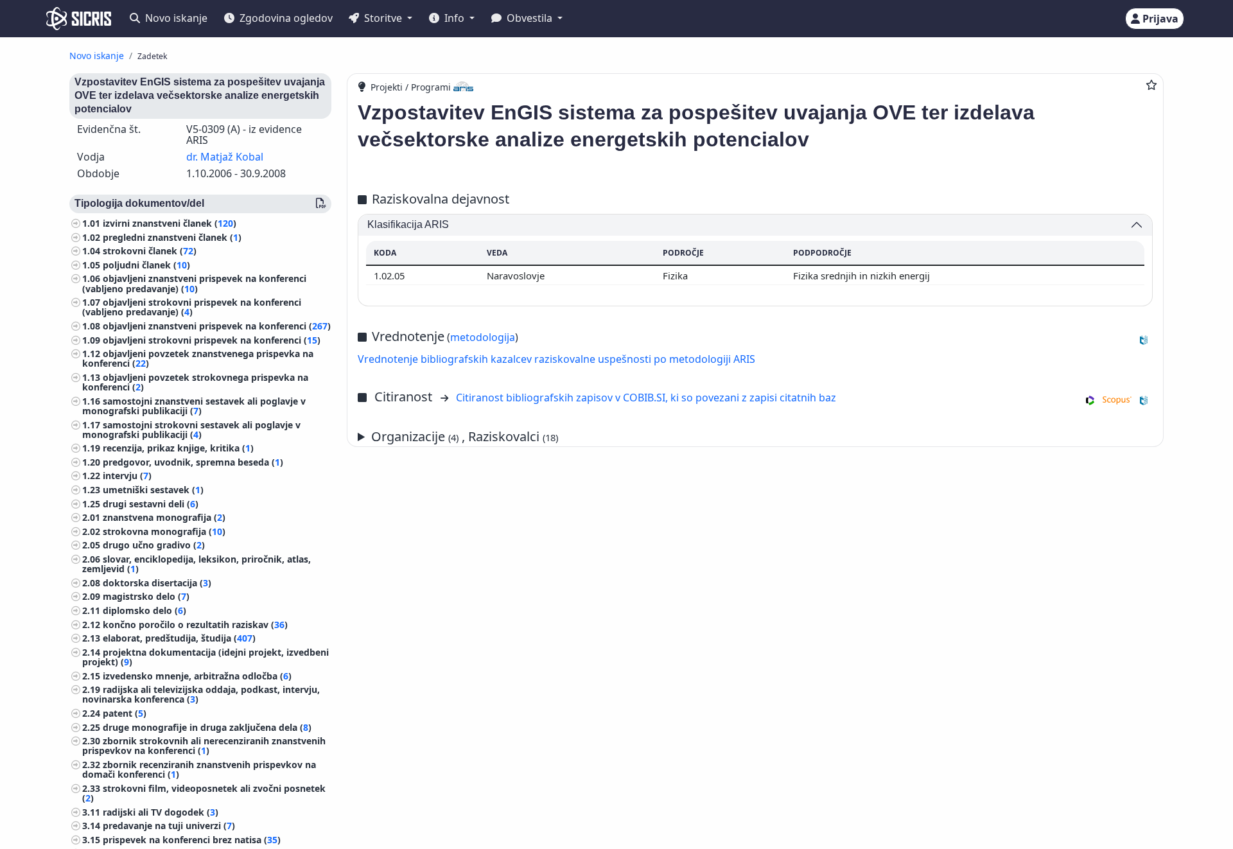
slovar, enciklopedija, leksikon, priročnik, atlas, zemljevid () (196, 564)
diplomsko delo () (144, 610)
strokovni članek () (150, 251)
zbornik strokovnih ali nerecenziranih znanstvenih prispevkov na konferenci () (204, 746)
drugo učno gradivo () (154, 545)
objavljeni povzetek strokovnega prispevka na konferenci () (195, 382)
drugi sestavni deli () (150, 504)
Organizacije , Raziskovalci (464, 436)
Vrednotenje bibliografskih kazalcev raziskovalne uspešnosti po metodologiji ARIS (556, 359)
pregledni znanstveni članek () (172, 237)
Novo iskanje (175, 18)
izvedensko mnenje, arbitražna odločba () (197, 676)
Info (454, 18)
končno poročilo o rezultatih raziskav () (195, 624)
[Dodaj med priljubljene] (1151, 85)
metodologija (482, 337)
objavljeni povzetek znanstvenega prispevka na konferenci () (197, 358)
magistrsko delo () (146, 596)
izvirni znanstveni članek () (169, 223)
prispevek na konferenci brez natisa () (192, 840)
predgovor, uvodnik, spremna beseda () (193, 462)
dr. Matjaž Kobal (224, 157)
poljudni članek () (146, 265)
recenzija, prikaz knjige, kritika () (178, 448)
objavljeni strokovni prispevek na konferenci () (211, 340)
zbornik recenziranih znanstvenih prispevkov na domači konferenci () (199, 769)
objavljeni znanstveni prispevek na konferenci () (217, 326)
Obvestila (529, 18)
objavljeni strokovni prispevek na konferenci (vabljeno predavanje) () (191, 307)
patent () (124, 713)
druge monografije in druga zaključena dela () (207, 727)
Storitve (383, 18)
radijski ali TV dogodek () (160, 812)
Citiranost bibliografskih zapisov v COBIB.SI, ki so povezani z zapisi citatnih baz (646, 397)
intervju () (127, 475)
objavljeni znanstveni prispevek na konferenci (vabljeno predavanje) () (194, 283)
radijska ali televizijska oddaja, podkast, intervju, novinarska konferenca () (201, 694)
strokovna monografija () (164, 531)
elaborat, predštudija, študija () (179, 638)
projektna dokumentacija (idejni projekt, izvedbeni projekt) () (205, 657)
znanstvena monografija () (164, 517)
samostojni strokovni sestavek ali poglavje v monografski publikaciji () (191, 430)
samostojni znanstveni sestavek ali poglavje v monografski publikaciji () (194, 406)
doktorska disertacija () (157, 583)
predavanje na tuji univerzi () (169, 825)
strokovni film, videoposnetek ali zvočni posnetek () (204, 793)
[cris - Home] (78, 18)
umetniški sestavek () (153, 490)
